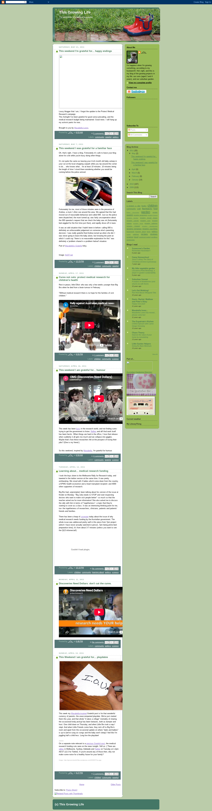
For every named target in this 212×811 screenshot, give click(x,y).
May (134, 153)
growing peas (138, 223)
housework (130, 231)
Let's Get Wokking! (140, 291)
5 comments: (99, 134)
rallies (61, 749)
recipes (144, 234)
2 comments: (99, 774)
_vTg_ (143, 52)
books (144, 206)
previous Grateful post (95, 744)
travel (136, 237)
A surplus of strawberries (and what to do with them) (143, 283)
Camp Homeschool (140, 257)
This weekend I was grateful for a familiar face (85, 148)
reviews (153, 234)
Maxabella (88, 451)
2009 (132, 187)
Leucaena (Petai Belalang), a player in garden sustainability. (144, 272)
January (135, 180)
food (155, 208)
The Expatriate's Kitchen (143, 322)
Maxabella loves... (140, 310)
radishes (136, 234)
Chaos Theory (138, 333)
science (115, 359)
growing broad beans (149, 218)
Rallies (93, 431)
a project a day (133, 206)
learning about (98, 572)
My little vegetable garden (143, 268)
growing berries (132, 218)
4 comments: (99, 456)
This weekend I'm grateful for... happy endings (85, 51)
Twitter (97, 749)
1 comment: (99, 262)
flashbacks (147, 208)
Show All (154, 354)
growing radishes (151, 223)
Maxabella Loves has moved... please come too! (144, 314)
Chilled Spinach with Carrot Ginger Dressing (142, 325)
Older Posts (116, 785)
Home (81, 785)
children (97, 266)
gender (155, 212)
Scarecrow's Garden (141, 249)
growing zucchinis (149, 229)
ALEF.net (69, 255)
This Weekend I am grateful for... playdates (83, 657)
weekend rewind (145, 237)
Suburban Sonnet (140, 279)
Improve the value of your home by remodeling (142, 336)
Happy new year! (138, 304)
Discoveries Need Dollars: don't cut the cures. (85, 583)
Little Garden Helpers (141, 344)
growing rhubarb (133, 226)
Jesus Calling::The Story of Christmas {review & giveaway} (144, 260)
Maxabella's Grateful (73, 246)
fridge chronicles (133, 212)
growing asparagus (140, 215)
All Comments (136, 135)
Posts (132, 130)
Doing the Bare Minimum (141, 346)
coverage (84, 517)
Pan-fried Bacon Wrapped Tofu (144, 293)
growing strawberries (149, 226)
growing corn (145, 221)
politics (116, 137)
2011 (132, 151)
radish (129, 234)
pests (149, 231)
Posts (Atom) (71, 790)
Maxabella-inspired (79, 714)
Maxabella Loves (81, 128)
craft (139, 209)
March (135, 173)
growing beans (152, 215)
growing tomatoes (134, 229)
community (99, 137)
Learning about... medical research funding (83, 471)
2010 (132, 184)
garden (145, 212)
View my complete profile (140, 83)
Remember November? (141, 251)
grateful (108, 137)
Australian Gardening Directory (139, 372)
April (134, 169)
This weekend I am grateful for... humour (82, 370)
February (136, 176)
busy (78, 429)
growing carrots (133, 221)
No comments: (98, 569)
